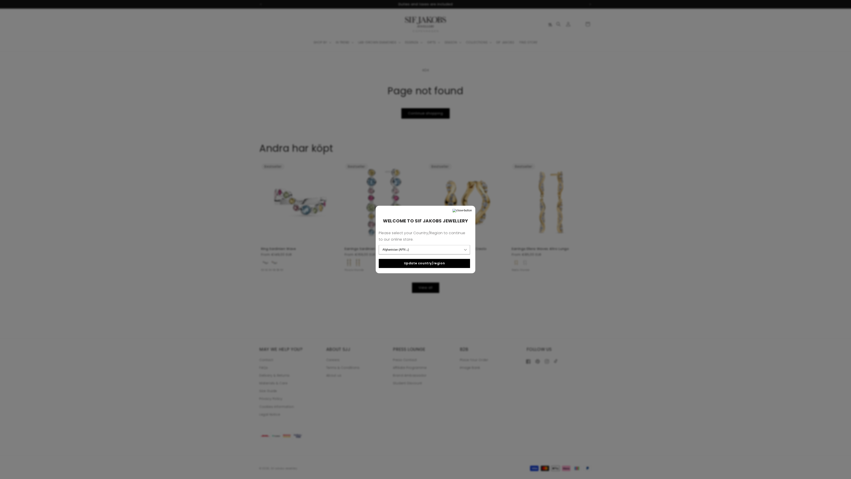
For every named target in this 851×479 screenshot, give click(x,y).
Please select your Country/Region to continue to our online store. (422, 236)
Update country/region (424, 263)
